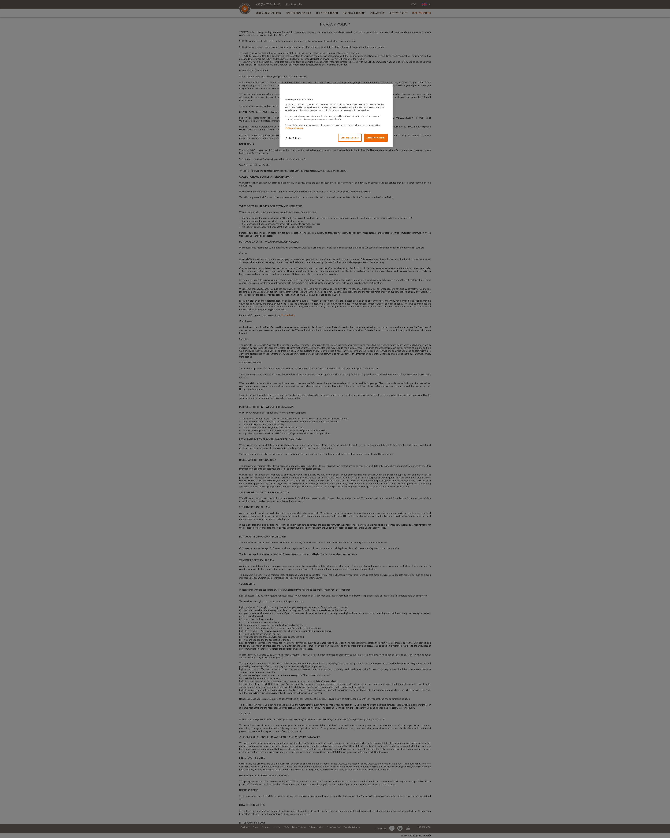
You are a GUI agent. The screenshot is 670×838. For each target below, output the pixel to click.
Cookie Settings (293, 138)
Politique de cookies (295, 128)
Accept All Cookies (375, 138)
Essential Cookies (350, 138)
